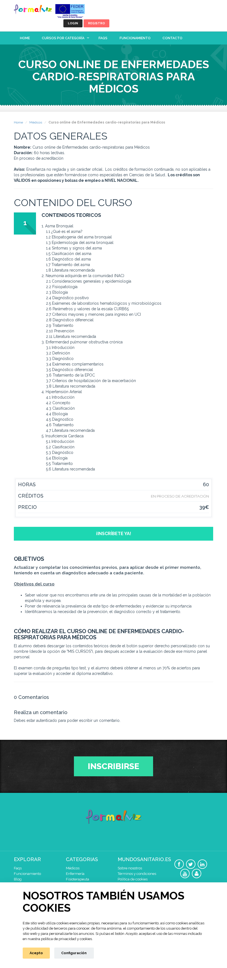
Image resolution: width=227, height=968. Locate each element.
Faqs (103, 38)
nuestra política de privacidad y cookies (60, 939)
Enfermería (75, 874)
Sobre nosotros (130, 868)
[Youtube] (185, 873)
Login (73, 23)
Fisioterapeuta (77, 879)
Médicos (35, 122)
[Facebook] (179, 864)
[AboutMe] (196, 873)
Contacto (172, 38)
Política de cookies (133, 879)
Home (25, 38)
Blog (18, 879)
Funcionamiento (135, 38)
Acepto (36, 953)
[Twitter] (190, 864)
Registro (96, 23)
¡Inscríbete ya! (113, 533)
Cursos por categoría (63, 38)
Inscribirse (113, 766)
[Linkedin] (202, 864)
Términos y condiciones (137, 874)
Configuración (74, 953)
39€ (204, 507)
